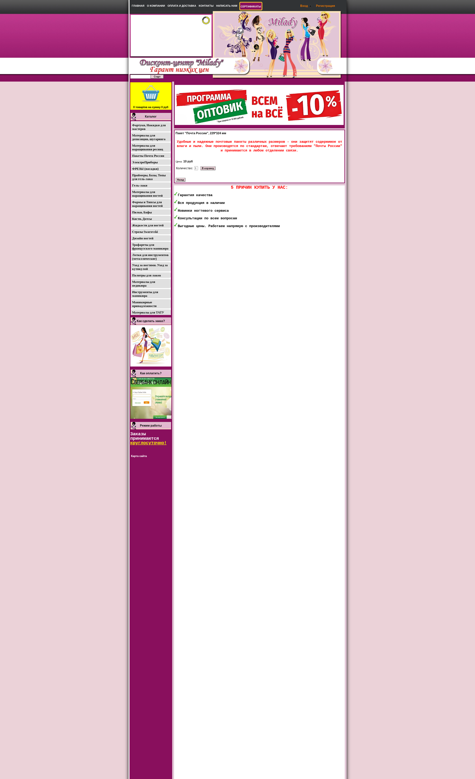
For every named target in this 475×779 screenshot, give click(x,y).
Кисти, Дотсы (142, 219)
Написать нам (226, 5)
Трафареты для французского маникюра (150, 246)
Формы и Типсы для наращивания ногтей (147, 204)
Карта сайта (139, 456)
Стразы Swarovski (145, 232)
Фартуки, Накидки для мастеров (149, 127)
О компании (156, 5)
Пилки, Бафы (142, 212)
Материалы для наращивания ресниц (147, 147)
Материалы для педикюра (143, 283)
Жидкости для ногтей (148, 225)
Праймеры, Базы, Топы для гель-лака (149, 177)
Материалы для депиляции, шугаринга (149, 137)
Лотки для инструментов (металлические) (150, 256)
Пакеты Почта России (148, 156)
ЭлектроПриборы (145, 162)
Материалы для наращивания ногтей (147, 193)
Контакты (206, 5)
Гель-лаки (139, 185)
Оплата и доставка (182, 5)
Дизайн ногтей (142, 238)
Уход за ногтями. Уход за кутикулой (150, 267)
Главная (138, 5)
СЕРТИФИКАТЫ (251, 6)
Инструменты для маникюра (145, 294)
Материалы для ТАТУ (148, 312)
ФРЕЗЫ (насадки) (145, 169)
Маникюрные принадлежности (144, 304)
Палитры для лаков (146, 275)
